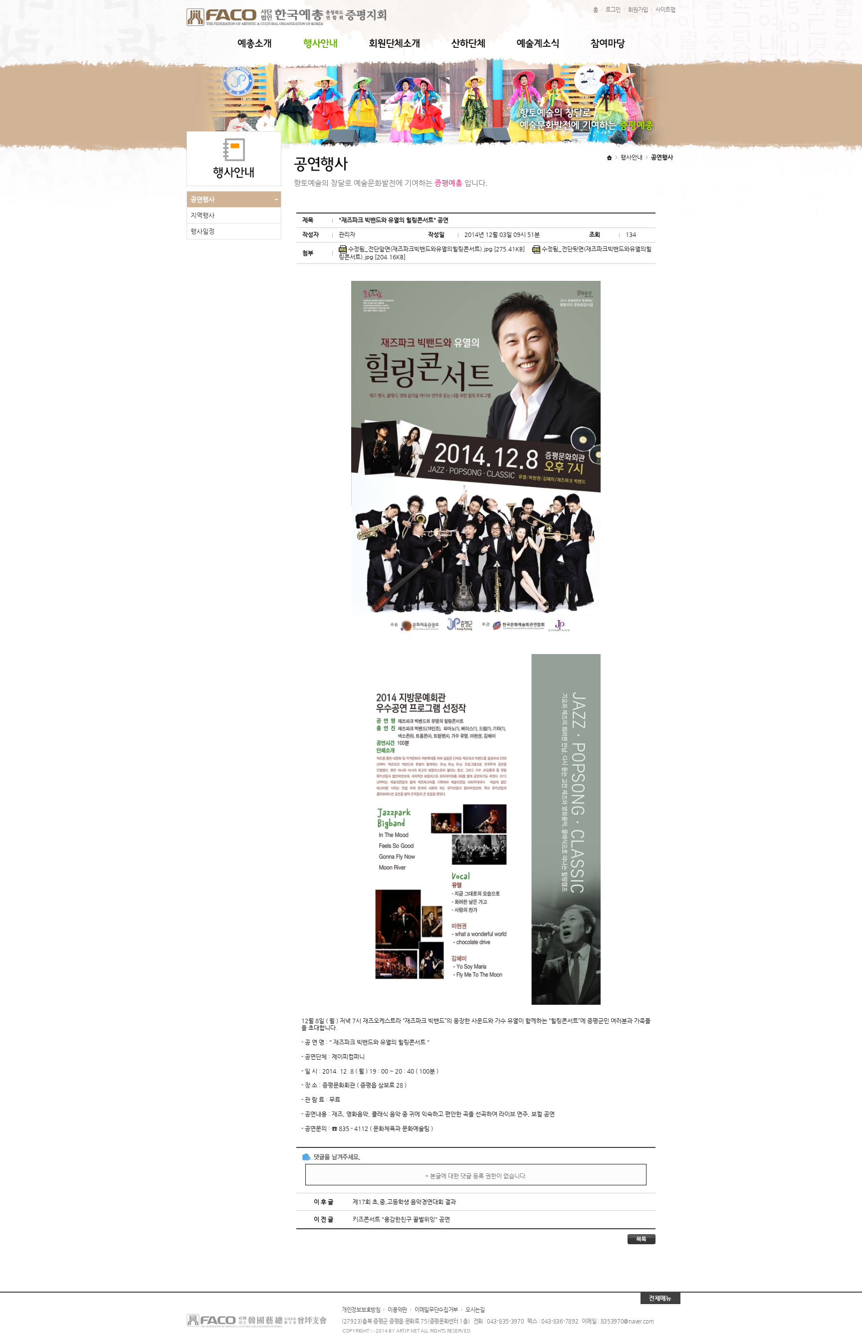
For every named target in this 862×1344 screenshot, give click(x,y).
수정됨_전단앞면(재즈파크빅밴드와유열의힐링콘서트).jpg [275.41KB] (436, 248)
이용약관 (397, 1310)
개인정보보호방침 (361, 1310)
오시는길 (475, 1310)
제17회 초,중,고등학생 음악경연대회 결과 (404, 1201)
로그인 (613, 9)
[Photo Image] (476, 284)
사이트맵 (665, 9)
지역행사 (203, 215)
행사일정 (203, 231)
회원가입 (638, 9)
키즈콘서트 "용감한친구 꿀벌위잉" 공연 (401, 1219)
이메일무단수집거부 (436, 1310)
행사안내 (632, 157)
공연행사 (203, 199)
